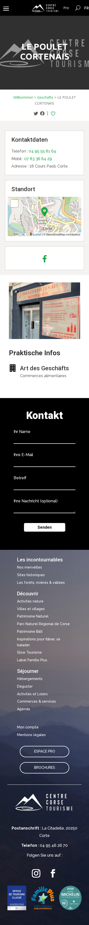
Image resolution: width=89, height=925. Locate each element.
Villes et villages (31, 609)
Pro (66, 7)
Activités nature (30, 601)
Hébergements (30, 679)
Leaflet (37, 234)
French (86, 7)
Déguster (25, 686)
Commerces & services (36, 701)
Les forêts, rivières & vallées (41, 583)
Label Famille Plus (32, 660)
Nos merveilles (29, 567)
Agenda (23, 709)
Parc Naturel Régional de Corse (43, 624)
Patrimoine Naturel (32, 616)
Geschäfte (45, 97)
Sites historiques (31, 575)
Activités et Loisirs (32, 694)
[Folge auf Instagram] (36, 873)
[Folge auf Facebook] (52, 873)
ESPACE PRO (44, 751)
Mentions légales (31, 735)
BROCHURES (44, 768)
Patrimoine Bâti (30, 631)
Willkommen (23, 97)
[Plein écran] (14, 203)
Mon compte (28, 727)
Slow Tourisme (29, 652)
